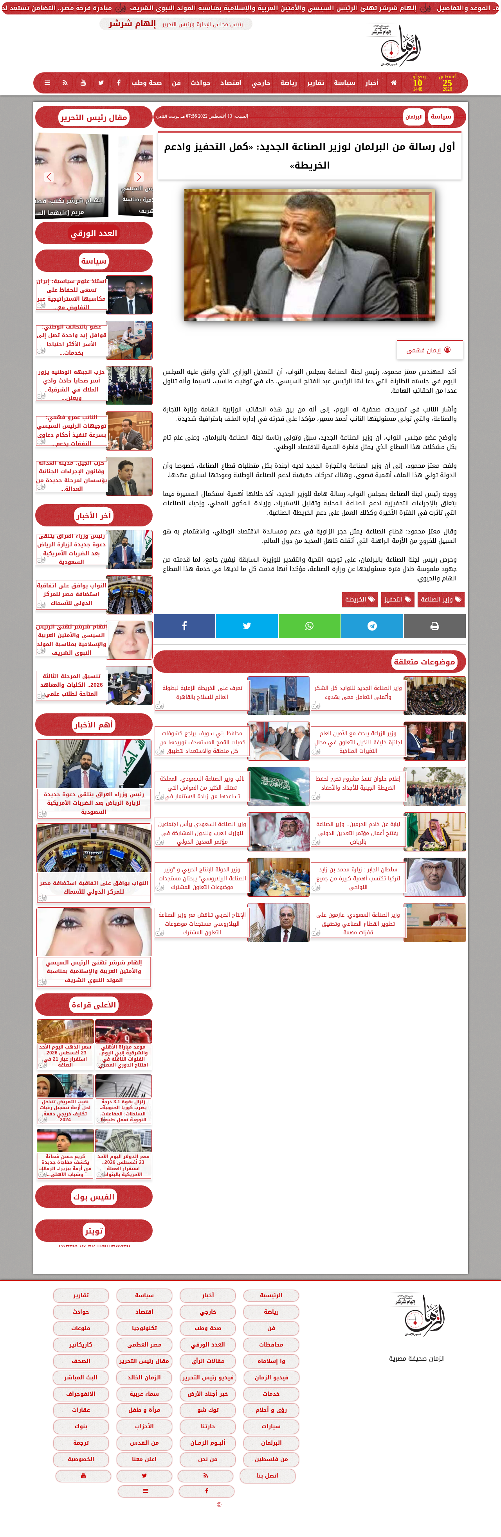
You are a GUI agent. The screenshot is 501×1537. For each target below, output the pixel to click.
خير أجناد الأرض (207, 1394)
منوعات (80, 1328)
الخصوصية (80, 1459)
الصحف (80, 1361)
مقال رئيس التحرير (94, 117)
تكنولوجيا (144, 1328)
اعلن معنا (144, 1459)
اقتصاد (230, 83)
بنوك (80, 1426)
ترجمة (80, 1443)
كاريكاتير (80, 1344)
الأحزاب (144, 1426)
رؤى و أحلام (271, 1410)
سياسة (344, 83)
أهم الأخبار (93, 725)
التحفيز (394, 599)
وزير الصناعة (438, 599)
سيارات (271, 1426)
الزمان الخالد (143, 1377)
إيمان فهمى (423, 350)
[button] (139, 177)
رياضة (288, 83)
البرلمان (271, 1443)
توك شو (207, 1410)
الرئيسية (271, 1295)
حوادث (201, 83)
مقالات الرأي (207, 1361)
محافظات (271, 1344)
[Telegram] (372, 626)
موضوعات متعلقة (424, 662)
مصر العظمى (144, 1344)
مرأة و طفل (144, 1410)
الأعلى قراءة (94, 1005)
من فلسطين (271, 1459)
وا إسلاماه (271, 1361)
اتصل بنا (268, 1476)
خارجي (260, 83)
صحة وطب (147, 83)
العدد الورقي (93, 233)
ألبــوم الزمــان (207, 1443)
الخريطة (356, 599)
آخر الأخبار (93, 515)
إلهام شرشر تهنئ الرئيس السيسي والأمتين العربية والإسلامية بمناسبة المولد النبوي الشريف (334, 8)
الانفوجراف (81, 1394)
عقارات (81, 1410)
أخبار (372, 83)
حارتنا (207, 1426)
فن (176, 83)
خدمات (271, 1394)
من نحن (208, 1459)
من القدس (144, 1443)
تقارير (315, 83)
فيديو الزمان (271, 1377)
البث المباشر (80, 1377)
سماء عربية (144, 1394)
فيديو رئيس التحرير (207, 1377)
